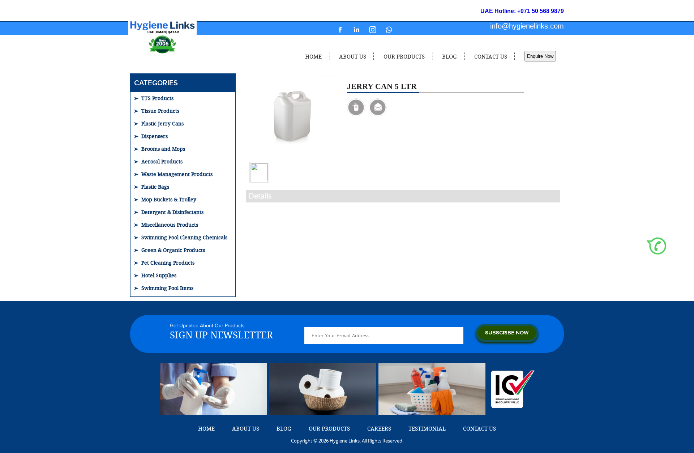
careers (379, 428)
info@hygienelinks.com (527, 26)
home (313, 56)
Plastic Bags (155, 186)
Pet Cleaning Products (167, 262)
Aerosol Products (162, 161)
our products (404, 56)
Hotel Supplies (158, 275)
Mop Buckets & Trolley (168, 199)
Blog (449, 56)
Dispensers (154, 136)
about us (352, 56)
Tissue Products (160, 110)
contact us (490, 56)
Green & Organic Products (173, 250)
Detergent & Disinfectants (172, 212)
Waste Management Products (177, 174)
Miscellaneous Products (169, 224)
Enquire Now (540, 56)
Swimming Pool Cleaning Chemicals (184, 237)
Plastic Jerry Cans (162, 123)
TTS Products (157, 98)
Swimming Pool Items (167, 288)
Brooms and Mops (163, 148)
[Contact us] (356, 107)
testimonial (427, 428)
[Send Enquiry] (378, 107)
